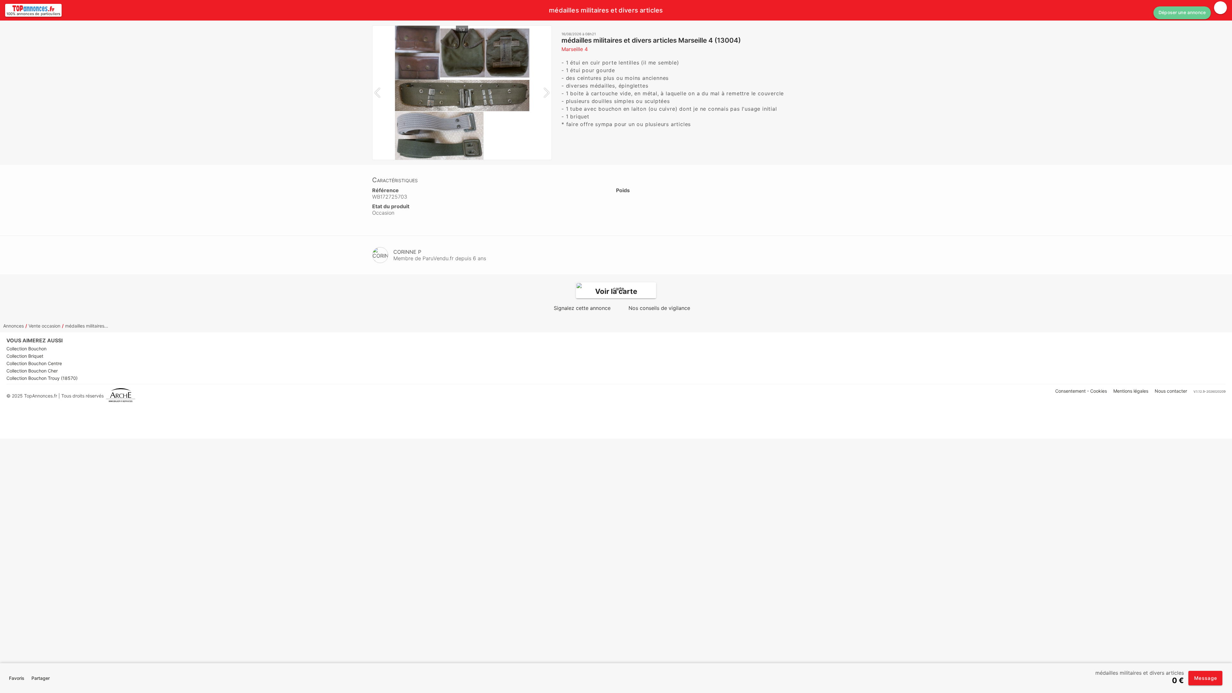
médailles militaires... (86, 326)
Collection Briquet (24, 356)
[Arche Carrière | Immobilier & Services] (120, 395)
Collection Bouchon (26, 348)
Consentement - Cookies (1081, 391)
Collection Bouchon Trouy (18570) (42, 378)
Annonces (13, 326)
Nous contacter (1171, 391)
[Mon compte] (1220, 7)
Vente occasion (44, 326)
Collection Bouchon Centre (34, 363)
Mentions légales (1130, 391)
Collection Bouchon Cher (32, 370)
